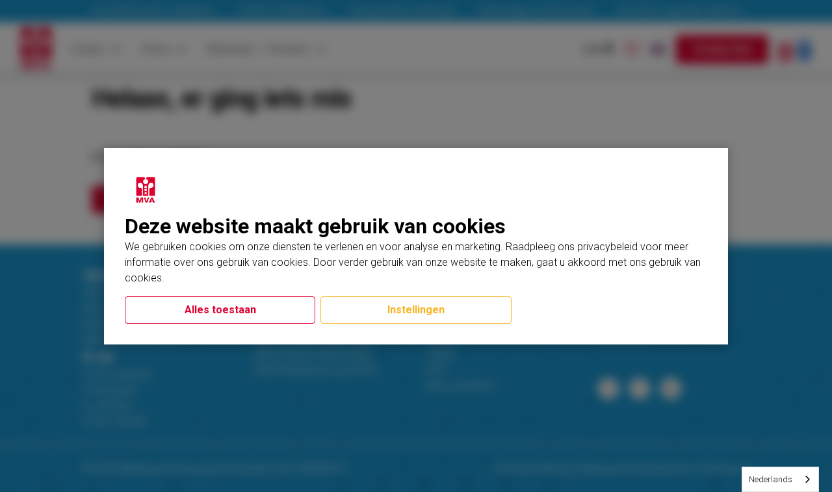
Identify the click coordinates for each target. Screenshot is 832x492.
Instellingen (416, 310)
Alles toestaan (220, 310)
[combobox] (780, 479)
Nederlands (770, 479)
